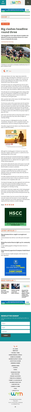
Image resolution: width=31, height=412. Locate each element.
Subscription (15, 384)
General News (15, 365)
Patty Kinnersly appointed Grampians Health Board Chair (15, 251)
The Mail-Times (15, 352)
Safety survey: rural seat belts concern (15, 292)
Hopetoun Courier (15, 361)
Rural (15, 369)
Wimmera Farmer (15, 363)
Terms (9, 402)
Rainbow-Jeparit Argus (15, 359)
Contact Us (15, 390)
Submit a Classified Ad (15, 380)
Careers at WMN (15, 386)
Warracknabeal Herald (15, 354)
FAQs (15, 388)
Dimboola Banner (15, 357)
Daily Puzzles (15, 374)
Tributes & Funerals (15, 378)
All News (15, 348)
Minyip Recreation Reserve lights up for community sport (15, 243)
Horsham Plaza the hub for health (5, 292)
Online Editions (15, 372)
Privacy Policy (14, 402)
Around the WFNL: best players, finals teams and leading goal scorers (25, 293)
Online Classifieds (15, 376)
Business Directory (15, 382)
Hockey (4, 17)
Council (15, 367)
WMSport (15, 350)
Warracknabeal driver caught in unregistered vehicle (13, 235)
